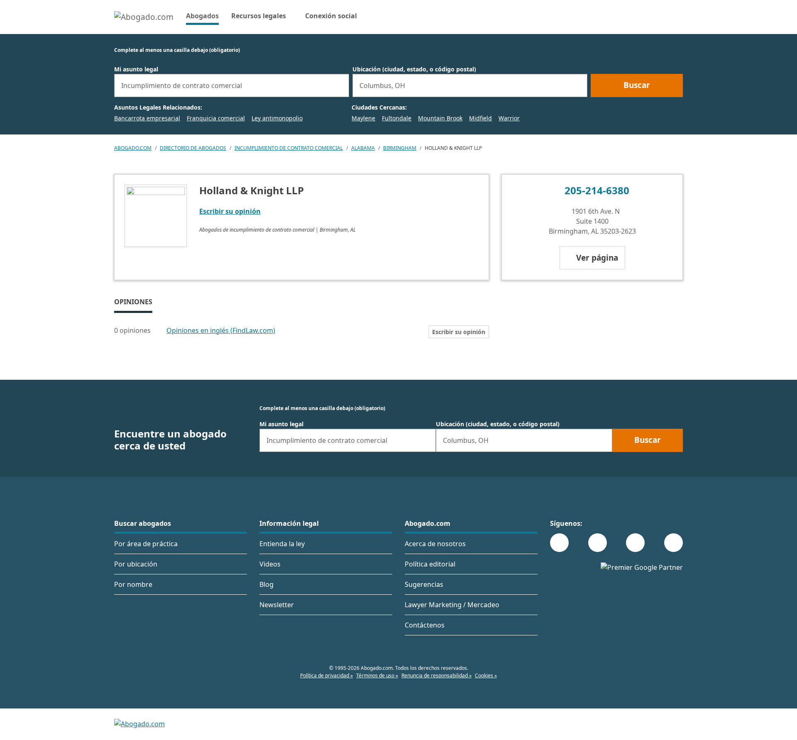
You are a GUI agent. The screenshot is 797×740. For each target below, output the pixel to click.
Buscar (636, 85)
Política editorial (430, 564)
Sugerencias (424, 584)
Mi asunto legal (136, 69)
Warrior (509, 118)
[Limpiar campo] (339, 85)
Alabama (363, 147)
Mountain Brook (440, 118)
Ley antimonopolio (277, 118)
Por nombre (133, 584)
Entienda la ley (282, 543)
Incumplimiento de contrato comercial (289, 147)
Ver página (597, 257)
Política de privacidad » (326, 675)
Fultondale (396, 118)
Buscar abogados (142, 523)
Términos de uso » (377, 675)
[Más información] (156, 330)
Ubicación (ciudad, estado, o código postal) (414, 69)
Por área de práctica (146, 543)
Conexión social (331, 15)
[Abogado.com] (144, 17)
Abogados (202, 15)
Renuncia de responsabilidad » (436, 675)
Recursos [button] (258, 15)
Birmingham (399, 147)
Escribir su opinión (230, 211)
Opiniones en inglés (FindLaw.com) (220, 330)
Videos (270, 564)
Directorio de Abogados (193, 147)
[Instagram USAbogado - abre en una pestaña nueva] (597, 542)
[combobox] (231, 85)
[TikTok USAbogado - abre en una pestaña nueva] (635, 542)
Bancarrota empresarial (147, 118)
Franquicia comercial (216, 118)
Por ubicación (135, 564)
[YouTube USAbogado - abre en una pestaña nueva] (673, 542)
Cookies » (486, 675)
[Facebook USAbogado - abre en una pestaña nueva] (559, 542)
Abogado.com (133, 147)
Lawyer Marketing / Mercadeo (452, 604)
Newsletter (276, 604)
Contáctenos (425, 625)
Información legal (289, 523)
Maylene (363, 118)
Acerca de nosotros (435, 543)
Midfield (480, 118)
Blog (266, 584)
